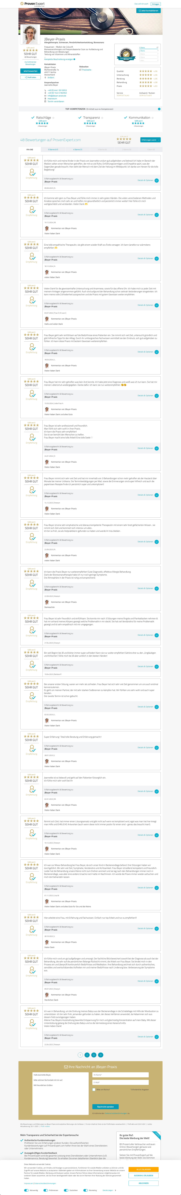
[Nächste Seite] (100, 1055)
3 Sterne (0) (102, 149)
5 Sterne (142, 47)
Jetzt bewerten (30, 71)
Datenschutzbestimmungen (45, 1183)
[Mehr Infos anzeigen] (126, 54)
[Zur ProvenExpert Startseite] (32, 5)
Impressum (28, 1183)
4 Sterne (142, 51)
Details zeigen (108, 1190)
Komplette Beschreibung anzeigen (58, 59)
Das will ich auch (141, 3)
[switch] (45, 1190)
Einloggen (155, 4)
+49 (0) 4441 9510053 (57, 90)
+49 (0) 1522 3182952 (57, 92)
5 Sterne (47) (53, 149)
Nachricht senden (105, 1106)
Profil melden (45, 1126)
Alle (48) (29, 149)
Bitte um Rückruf (103, 1089)
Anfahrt (51, 77)
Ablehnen (143, 1183)
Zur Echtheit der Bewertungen (30, 63)
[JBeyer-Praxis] (30, 34)
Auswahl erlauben (143, 1175)
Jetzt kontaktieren (149, 10)
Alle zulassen (144, 1169)
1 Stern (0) (151, 149)
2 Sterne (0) (126, 149)
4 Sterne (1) (77, 149)
